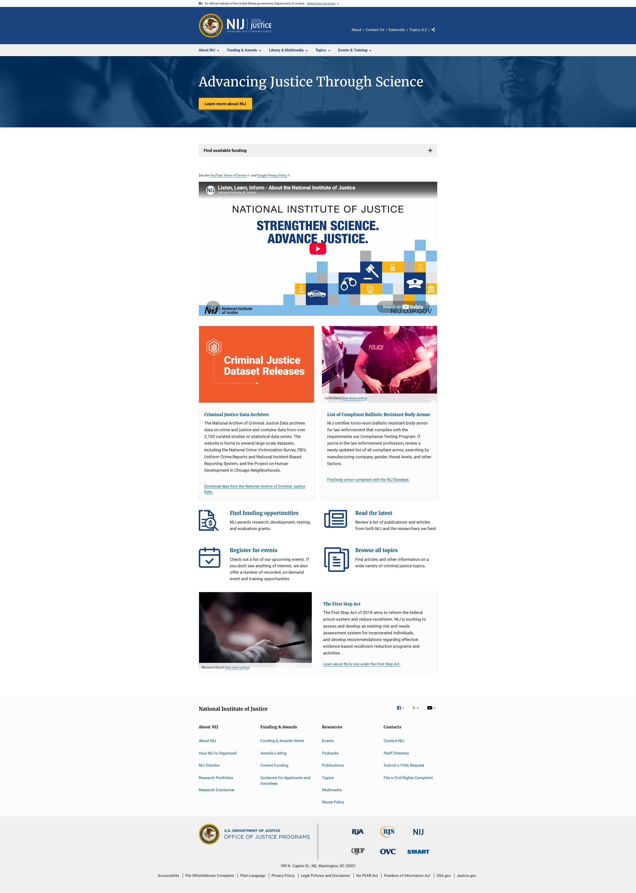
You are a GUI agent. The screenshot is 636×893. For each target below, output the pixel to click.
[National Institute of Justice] (418, 836)
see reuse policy (354, 398)
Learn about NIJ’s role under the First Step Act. (361, 664)
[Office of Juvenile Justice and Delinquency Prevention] (358, 856)
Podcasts (330, 753)
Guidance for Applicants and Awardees (285, 780)
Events (328, 740)
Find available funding (225, 150)
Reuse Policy (333, 802)
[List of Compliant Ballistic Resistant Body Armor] (379, 364)
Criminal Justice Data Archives (236, 414)
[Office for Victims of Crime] (388, 855)
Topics (328, 777)
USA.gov (444, 875)
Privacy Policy (283, 875)
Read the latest (336, 522)
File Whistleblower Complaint (209, 875)
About (356, 30)
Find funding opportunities (211, 522)
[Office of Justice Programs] (211, 25)
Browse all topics (336, 559)
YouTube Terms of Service (228, 175)
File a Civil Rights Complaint (408, 777)
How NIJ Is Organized (218, 753)
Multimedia (332, 789)
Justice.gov (466, 875)
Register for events (211, 559)
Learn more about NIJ (225, 103)
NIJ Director (209, 765)
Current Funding (274, 765)
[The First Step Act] (255, 629)
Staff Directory (396, 753)
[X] (417, 711)
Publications (333, 765)
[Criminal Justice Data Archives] (256, 364)
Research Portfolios (216, 777)
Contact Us (375, 30)
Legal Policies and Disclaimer (325, 875)
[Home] (249, 25)
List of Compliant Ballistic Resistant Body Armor (378, 414)
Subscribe (397, 30)
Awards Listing (273, 753)
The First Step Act (341, 604)
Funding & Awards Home (282, 740)
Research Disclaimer (217, 789)
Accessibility (168, 875)
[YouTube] (432, 711)
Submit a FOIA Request (404, 765)
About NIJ (207, 740)
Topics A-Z (418, 30)
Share (437, 33)
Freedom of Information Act (407, 875)
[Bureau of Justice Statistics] (388, 838)
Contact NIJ (394, 740)
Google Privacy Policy (272, 175)
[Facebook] (402, 711)
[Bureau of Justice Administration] (358, 835)
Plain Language (252, 875)
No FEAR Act (367, 875)
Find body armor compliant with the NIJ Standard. (368, 479)
